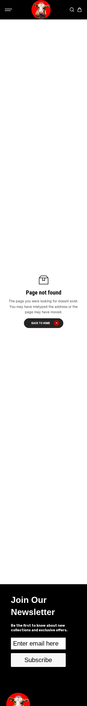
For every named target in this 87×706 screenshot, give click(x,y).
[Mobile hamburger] (9, 9)
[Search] (72, 10)
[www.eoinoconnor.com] (41, 9)
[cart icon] (79, 10)
